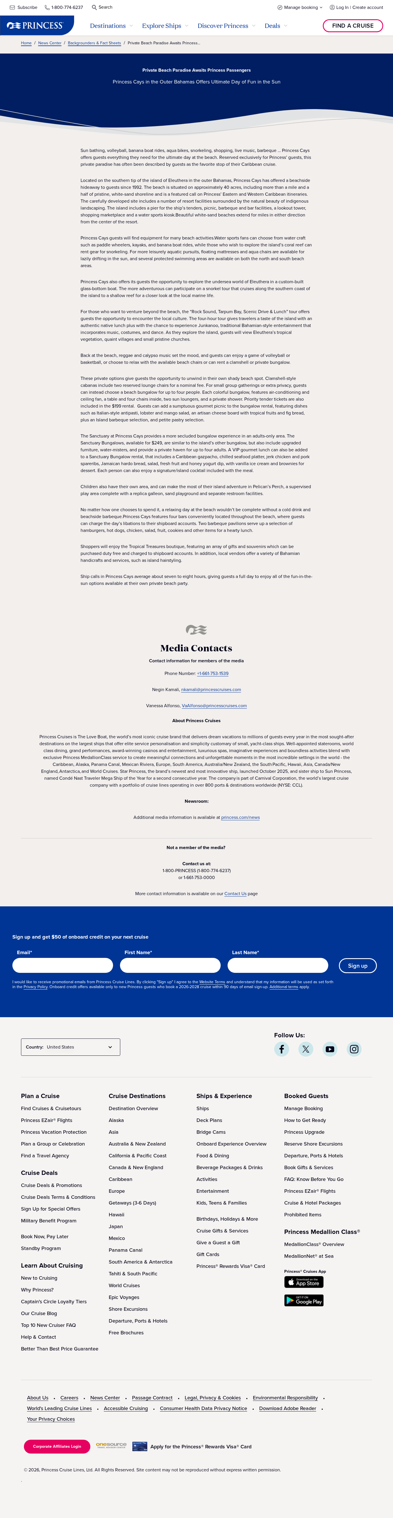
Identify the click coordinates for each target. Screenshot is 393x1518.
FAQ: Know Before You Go (314, 1179)
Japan (116, 1226)
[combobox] (80, 1047)
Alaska (116, 1120)
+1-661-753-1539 (212, 673)
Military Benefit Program (49, 1220)
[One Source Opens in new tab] (111, 1446)
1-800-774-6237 (67, 7)
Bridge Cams (211, 1132)
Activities (207, 1179)
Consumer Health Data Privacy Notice (203, 1408)
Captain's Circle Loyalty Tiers (54, 1301)
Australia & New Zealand (137, 1144)
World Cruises (124, 1285)
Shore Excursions (128, 1309)
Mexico (117, 1238)
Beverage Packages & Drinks (230, 1167)
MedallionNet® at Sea (309, 1256)
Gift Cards (208, 1254)
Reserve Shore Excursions (313, 1144)
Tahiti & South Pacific (133, 1273)
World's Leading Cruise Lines (59, 1408)
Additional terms (284, 987)
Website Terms (212, 982)
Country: (34, 1047)
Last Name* (245, 953)
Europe (117, 1191)
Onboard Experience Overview (231, 1144)
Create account (367, 7)
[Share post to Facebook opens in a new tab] (281, 1049)
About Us (37, 1397)
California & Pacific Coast (138, 1155)
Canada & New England (136, 1167)
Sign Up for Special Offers (50, 1209)
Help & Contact (38, 1337)
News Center (105, 1397)
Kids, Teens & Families (222, 1203)
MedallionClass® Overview (314, 1244)
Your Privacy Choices (51, 1419)
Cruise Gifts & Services (222, 1230)
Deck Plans (209, 1120)
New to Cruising (39, 1278)
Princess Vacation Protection (54, 1132)
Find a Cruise (353, 25)
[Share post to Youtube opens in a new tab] (330, 1049)
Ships (203, 1108)
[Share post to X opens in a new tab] (305, 1049)
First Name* (138, 953)
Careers (69, 1397)
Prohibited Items (302, 1214)
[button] (300, 7)
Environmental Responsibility (285, 1397)
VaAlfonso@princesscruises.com (214, 705)
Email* (24, 953)
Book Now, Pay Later (44, 1236)
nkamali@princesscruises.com (211, 689)
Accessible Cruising (126, 1408)
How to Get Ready (305, 1120)
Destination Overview (133, 1108)
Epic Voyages (124, 1297)
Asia (114, 1132)
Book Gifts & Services (308, 1167)
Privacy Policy (35, 987)
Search (105, 7)
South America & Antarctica (141, 1262)
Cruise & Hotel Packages (312, 1203)
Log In (342, 7)
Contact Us (235, 893)
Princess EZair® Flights (46, 1120)
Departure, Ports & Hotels (138, 1321)
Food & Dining (213, 1155)
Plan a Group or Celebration (53, 1144)
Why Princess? (37, 1289)
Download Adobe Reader (287, 1408)
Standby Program (41, 1248)
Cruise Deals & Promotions (51, 1185)
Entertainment (213, 1191)
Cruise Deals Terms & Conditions (58, 1197)
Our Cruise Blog (39, 1313)
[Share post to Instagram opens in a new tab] (354, 1049)
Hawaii (116, 1214)
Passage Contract (152, 1397)
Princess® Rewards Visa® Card (231, 1266)
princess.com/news (240, 817)
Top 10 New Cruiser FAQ (48, 1325)
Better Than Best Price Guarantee (59, 1348)
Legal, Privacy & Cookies (213, 1397)
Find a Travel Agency (45, 1155)
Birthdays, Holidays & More (227, 1219)
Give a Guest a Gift (218, 1242)
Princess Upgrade (304, 1132)
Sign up (358, 965)
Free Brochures (126, 1332)
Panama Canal (125, 1250)
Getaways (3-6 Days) (132, 1203)
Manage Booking (303, 1108)
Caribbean (120, 1179)
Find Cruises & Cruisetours (51, 1108)
